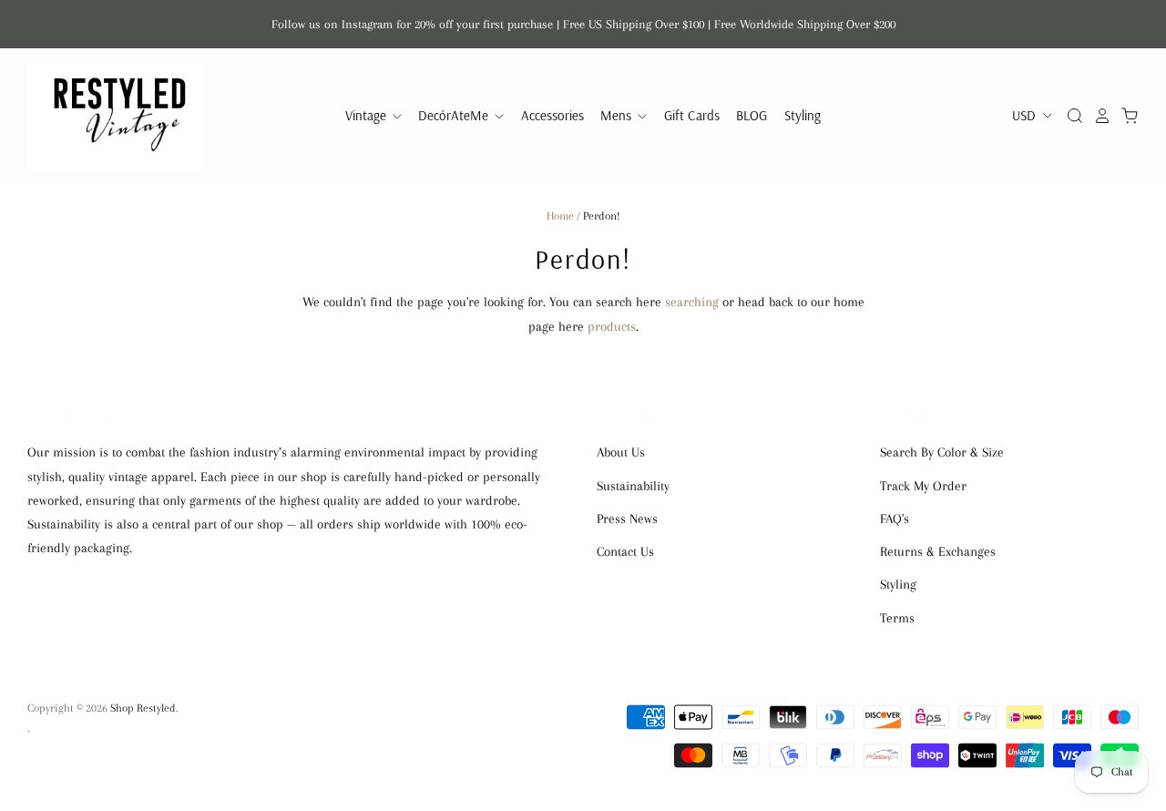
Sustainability (633, 485)
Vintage (367, 115)
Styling (802, 115)
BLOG (751, 115)
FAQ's (894, 518)
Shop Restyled (143, 708)
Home (560, 216)
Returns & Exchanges (938, 551)
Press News (627, 518)
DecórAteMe (455, 115)
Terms (897, 618)
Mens (617, 115)
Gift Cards (692, 115)
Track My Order (923, 485)
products (612, 326)
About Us (621, 452)
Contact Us (625, 551)
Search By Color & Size (942, 452)
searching (692, 301)
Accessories (552, 115)
